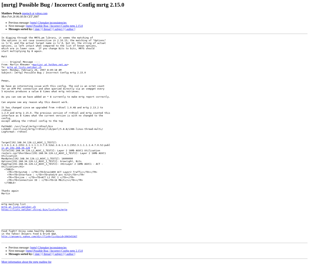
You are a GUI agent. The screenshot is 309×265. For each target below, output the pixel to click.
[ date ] (37, 29)
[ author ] (70, 29)
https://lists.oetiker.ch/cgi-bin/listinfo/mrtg (34, 209)
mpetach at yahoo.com (34, 13)
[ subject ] (58, 29)
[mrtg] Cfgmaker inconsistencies (48, 22)
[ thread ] (47, 29)
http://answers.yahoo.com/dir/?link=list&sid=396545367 (39, 236)
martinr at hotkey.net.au (50, 64)
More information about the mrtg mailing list (26, 261)
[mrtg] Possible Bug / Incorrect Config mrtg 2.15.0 (54, 25)
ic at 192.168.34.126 (15, 147)
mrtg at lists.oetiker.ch (24, 67)
